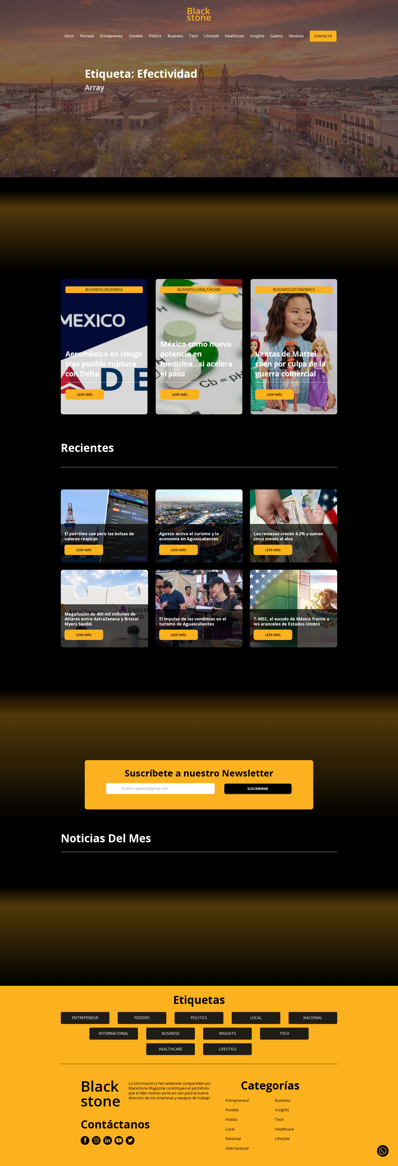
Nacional (233, 1138)
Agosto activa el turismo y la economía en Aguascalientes (189, 536)
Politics (155, 35)
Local (229, 1129)
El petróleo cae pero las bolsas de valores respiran (99, 536)
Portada (87, 35)
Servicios (296, 35)
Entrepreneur (111, 35)
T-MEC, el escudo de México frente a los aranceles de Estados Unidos (291, 621)
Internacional (237, 1148)
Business (175, 35)
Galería (276, 35)
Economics (304, 289)
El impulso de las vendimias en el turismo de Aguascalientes (192, 621)
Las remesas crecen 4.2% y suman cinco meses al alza (288, 536)
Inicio (69, 35)
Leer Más (84, 394)
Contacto (323, 36)
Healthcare (234, 35)
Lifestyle (211, 35)
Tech (193, 35)
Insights (257, 35)
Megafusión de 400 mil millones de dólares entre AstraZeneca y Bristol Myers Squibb (101, 619)
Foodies (136, 35)
